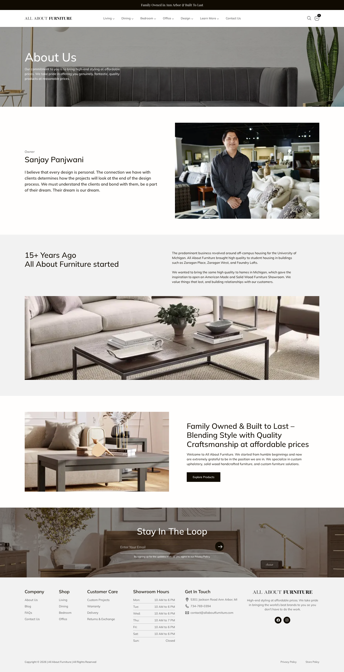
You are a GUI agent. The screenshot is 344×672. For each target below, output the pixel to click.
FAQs (28, 613)
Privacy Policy (288, 661)
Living (63, 600)
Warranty (93, 606)
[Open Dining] (132, 18)
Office (63, 619)
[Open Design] (192, 18)
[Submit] (219, 546)
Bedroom (65, 613)
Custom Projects (98, 600)
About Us (31, 600)
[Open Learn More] (218, 18)
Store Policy (312, 661)
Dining (63, 606)
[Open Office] (173, 18)
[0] (317, 21)
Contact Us (32, 619)
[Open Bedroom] (155, 18)
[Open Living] (113, 18)
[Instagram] (286, 620)
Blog (28, 606)
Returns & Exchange (101, 619)
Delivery (92, 613)
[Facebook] (278, 620)
